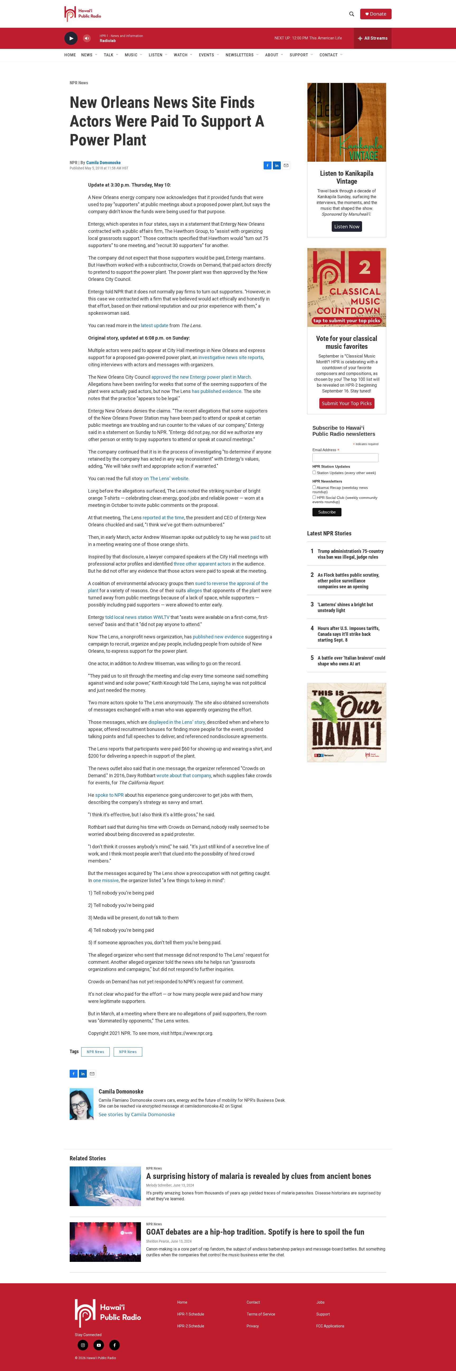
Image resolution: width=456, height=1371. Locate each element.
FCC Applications (330, 1326)
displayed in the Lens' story (176, 722)
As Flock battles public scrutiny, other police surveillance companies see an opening (348, 580)
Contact (253, 1302)
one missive (106, 880)
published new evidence (219, 637)
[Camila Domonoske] (81, 1104)
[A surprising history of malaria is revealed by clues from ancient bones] (105, 1186)
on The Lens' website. (166, 478)
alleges (194, 590)
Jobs (320, 1302)
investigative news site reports (230, 357)
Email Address (325, 449)
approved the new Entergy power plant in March (201, 377)
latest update (154, 325)
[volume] (86, 38)
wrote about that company (183, 775)
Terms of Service (261, 1314)
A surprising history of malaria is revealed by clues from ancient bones (258, 1176)
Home (70, 55)
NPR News (79, 82)
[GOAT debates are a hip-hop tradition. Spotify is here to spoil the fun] (105, 1242)
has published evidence (216, 391)
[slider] (95, 38)
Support (323, 1314)
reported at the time (163, 517)
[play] (71, 38)
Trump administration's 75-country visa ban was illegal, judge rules (350, 554)
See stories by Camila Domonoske (137, 1114)
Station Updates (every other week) (346, 473)
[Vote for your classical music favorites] (346, 287)
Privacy (253, 1326)
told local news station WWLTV (137, 617)
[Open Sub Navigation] (96, 55)
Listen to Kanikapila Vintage (346, 177)
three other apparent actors (202, 564)
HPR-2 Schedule (190, 1326)
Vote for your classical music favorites (346, 342)
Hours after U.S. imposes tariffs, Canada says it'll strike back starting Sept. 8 (348, 634)
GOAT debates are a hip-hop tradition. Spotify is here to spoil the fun (255, 1231)
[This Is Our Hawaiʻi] (346, 722)
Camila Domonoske (103, 162)
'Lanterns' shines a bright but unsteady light (345, 607)
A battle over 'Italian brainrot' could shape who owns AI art (351, 660)
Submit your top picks (347, 403)
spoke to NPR (109, 795)
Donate (378, 14)
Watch (181, 55)
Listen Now (346, 226)
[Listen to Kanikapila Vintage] (346, 122)
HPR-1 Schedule (190, 1314)
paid (254, 537)
